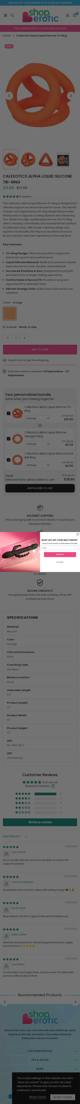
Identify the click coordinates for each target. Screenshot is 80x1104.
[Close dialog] (77, 534)
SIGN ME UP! (60, 554)
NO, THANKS (60, 562)
